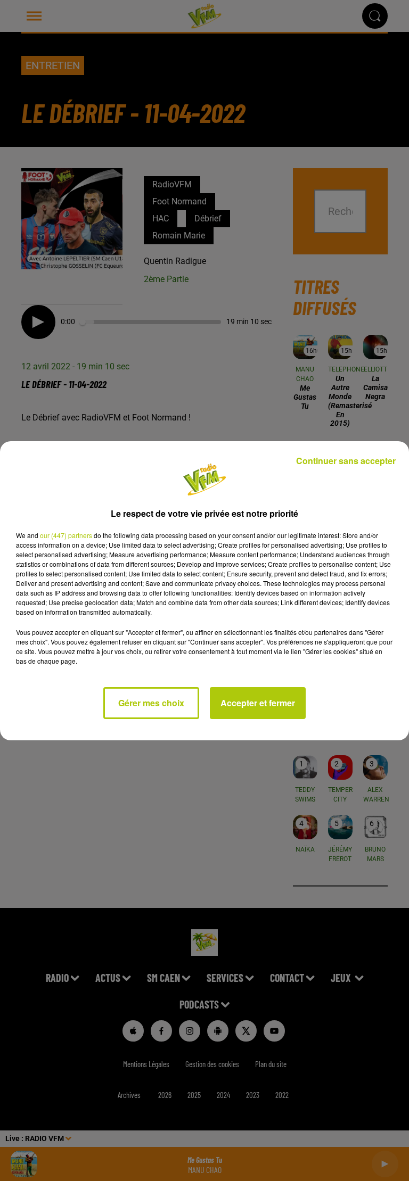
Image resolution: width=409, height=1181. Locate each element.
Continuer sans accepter (346, 461)
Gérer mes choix (151, 703)
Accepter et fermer (257, 703)
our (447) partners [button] (66, 535)
